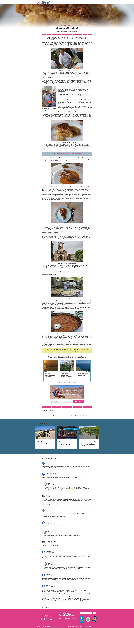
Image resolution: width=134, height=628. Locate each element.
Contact (91, 626)
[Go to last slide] (45, 370)
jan (46, 510)
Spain (74, 25)
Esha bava (48, 585)
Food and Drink (62, 25)
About (60, 618)
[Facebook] (41, 619)
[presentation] (51, 365)
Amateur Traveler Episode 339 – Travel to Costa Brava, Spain (72, 350)
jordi (47, 522)
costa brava (50, 410)
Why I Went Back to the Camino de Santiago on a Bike (44, 442)
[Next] (97, 437)
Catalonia (45, 410)
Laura (47, 462)
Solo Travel (69, 25)
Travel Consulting (62, 2)
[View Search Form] (96, 2)
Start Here (74, 626)
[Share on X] (46, 34)
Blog (93, 2)
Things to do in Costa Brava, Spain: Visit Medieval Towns (66, 374)
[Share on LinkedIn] (87, 34)
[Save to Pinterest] (56, 34)
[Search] (94, 613)
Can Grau (52, 115)
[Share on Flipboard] (77, 34)
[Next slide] (89, 370)
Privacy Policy (81, 626)
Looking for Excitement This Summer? (51, 415)
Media (73, 618)
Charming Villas (67, 115)
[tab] (58, 382)
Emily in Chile (49, 541)
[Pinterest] (47, 619)
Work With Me (66, 618)
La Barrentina (86, 115)
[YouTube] (50, 619)
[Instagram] (44, 619)
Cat (46, 495)
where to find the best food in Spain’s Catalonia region (69, 153)
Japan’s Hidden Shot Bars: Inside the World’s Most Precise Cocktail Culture (65, 443)
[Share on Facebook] (67, 34)
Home (69, 626)
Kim (47, 574)
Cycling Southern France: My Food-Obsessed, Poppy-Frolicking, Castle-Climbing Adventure (88, 443)
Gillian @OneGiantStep (52, 473)
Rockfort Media (55, 626)
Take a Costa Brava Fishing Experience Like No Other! (50, 374)
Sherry (59, 31)
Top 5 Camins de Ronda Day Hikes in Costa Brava (83, 373)
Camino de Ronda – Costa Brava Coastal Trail (81, 415)
